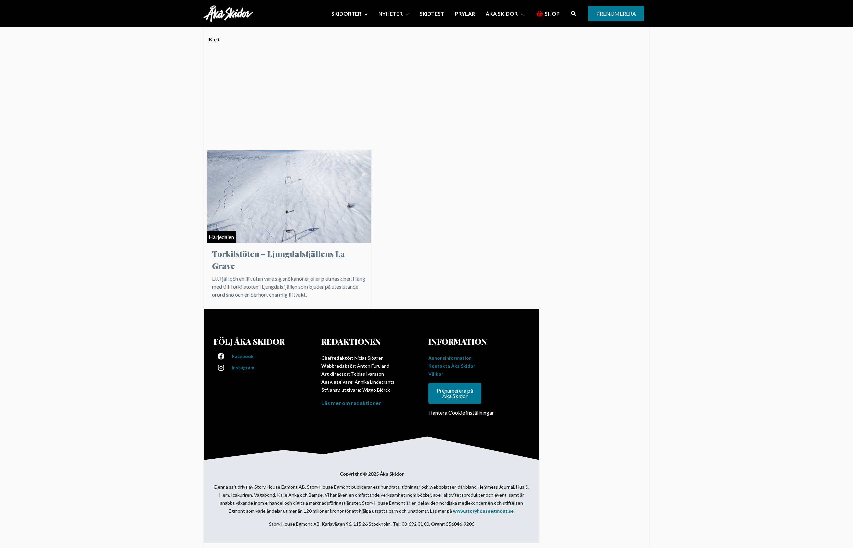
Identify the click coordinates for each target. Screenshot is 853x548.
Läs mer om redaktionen (351, 403)
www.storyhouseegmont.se (483, 511)
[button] (349, 13)
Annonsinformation (450, 358)
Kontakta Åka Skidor (451, 366)
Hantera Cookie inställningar (461, 412)
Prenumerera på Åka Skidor (455, 393)
